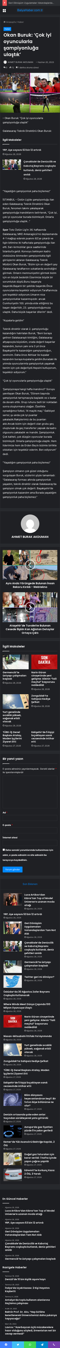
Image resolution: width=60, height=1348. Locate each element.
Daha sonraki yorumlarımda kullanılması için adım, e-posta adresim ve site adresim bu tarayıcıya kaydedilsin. (28, 855)
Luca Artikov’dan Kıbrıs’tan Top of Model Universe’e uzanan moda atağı (39, 900)
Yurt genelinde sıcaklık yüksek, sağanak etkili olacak (12, 716)
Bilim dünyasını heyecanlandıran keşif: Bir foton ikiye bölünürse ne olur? (40, 1100)
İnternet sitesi (10, 837)
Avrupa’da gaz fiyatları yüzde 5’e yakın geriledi (38, 1128)
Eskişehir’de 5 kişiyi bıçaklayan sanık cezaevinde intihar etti (42, 736)
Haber (21, 22)
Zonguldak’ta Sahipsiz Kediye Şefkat (40, 699)
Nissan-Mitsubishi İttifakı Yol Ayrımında (28, 1036)
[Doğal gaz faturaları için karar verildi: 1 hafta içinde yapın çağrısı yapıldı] (13, 1159)
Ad (5, 812)
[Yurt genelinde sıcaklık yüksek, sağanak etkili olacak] (16, 701)
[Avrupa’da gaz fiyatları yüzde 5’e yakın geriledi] (13, 1131)
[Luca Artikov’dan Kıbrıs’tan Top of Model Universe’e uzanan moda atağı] (13, 899)
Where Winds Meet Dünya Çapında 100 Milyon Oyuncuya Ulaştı (27, 1006)
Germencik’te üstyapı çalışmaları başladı (14, 675)
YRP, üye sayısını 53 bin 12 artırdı (22, 150)
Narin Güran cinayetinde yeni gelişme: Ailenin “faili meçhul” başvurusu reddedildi (44, 679)
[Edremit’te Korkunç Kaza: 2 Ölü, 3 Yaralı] (13, 1175)
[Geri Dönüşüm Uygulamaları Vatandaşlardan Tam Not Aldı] (13, 928)
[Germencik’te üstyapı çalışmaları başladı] (16, 662)
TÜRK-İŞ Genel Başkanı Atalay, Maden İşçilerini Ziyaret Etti (12, 736)
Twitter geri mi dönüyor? (39, 977)
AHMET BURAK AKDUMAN (20, 62)
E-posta (8, 825)
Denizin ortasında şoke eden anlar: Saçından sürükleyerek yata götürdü (26, 1116)
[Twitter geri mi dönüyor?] (13, 981)
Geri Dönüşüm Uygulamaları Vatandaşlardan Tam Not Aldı (40, 928)
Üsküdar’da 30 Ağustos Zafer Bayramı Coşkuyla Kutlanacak (27, 993)
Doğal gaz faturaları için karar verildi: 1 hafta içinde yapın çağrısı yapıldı (40, 1158)
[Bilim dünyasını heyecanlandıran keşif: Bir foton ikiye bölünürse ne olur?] (13, 1099)
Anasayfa (11, 22)
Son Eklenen (30, 884)
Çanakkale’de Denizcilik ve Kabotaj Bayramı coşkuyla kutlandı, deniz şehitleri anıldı (39, 948)
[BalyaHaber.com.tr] (30, 10)
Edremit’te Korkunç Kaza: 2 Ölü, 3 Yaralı (39, 1172)
